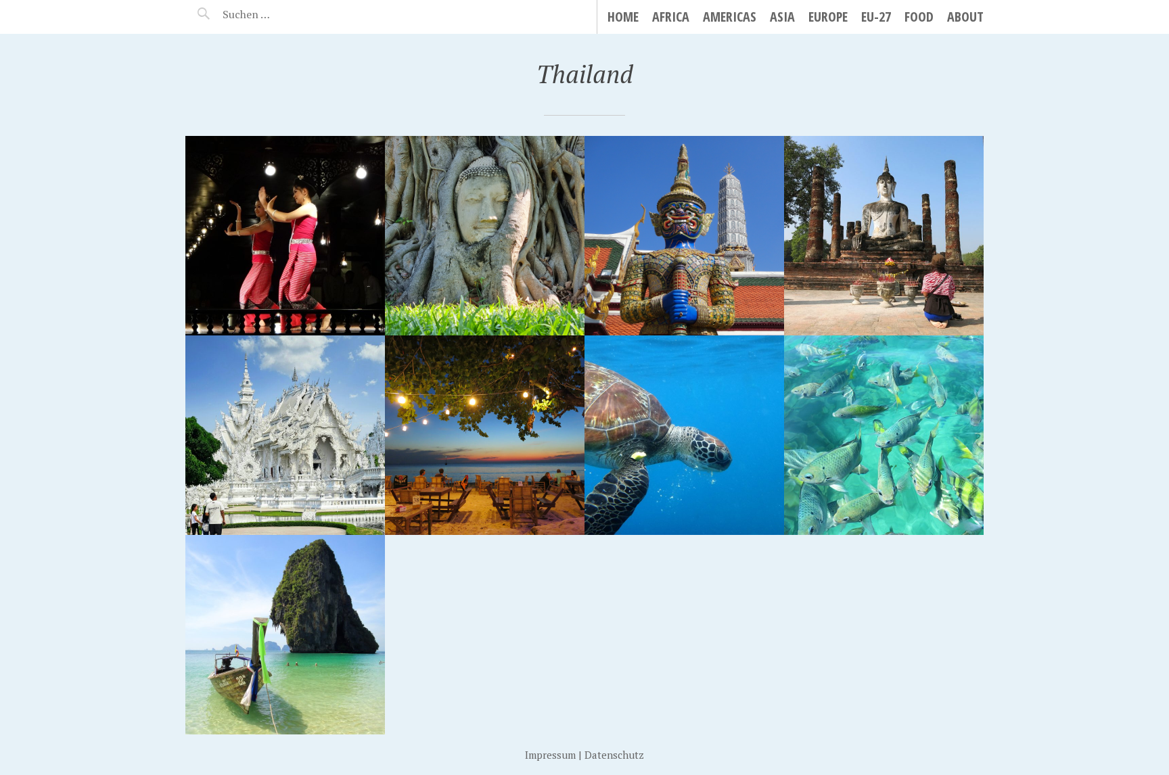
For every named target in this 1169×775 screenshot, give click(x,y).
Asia (782, 16)
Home (623, 16)
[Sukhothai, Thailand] (884, 235)
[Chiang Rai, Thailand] (285, 435)
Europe (828, 16)
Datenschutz (614, 754)
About (965, 16)
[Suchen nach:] (278, 14)
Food (919, 16)
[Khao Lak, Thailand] (684, 435)
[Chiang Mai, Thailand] (285, 235)
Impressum (550, 754)
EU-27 (876, 16)
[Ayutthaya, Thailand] (484, 235)
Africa (670, 16)
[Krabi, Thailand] (285, 634)
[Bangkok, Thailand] (684, 235)
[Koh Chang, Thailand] (484, 435)
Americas (729, 16)
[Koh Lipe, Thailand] (884, 435)
